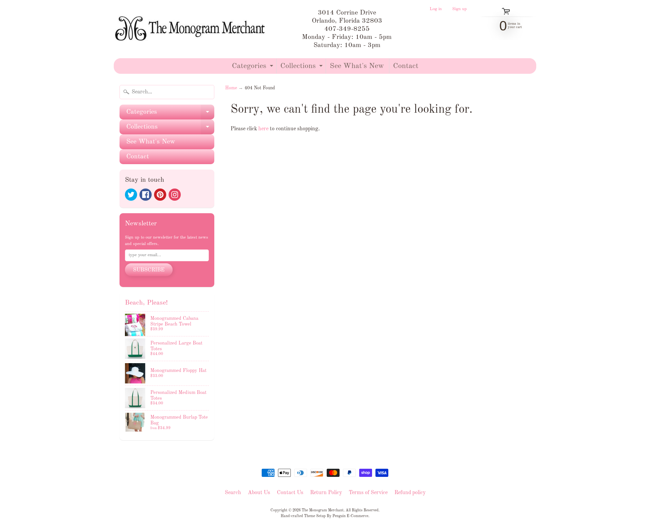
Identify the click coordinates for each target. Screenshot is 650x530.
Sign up (459, 9)
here (263, 129)
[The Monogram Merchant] (191, 29)
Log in (436, 9)
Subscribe (149, 270)
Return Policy (326, 492)
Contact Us (290, 492)
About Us (259, 492)
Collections (302, 67)
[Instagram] (175, 195)
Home (231, 88)
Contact (405, 66)
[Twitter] (131, 195)
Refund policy (410, 492)
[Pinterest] (160, 195)
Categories (253, 67)
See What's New (357, 66)
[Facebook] (145, 195)
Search (233, 492)
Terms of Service (368, 492)
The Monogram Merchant (323, 510)
